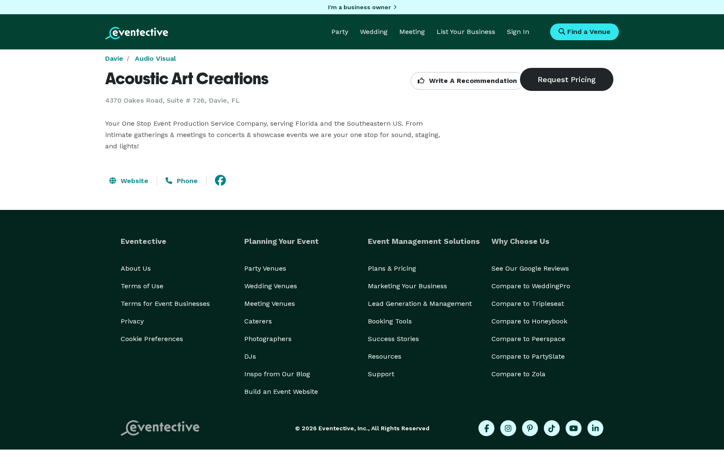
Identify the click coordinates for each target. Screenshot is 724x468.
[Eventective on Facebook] (486, 428)
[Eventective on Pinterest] (530, 428)
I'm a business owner (359, 7)
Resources (384, 356)
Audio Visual (155, 58)
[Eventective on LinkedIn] (595, 428)
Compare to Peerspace (528, 339)
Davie (114, 58)
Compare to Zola (518, 374)
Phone (186, 181)
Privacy (132, 321)
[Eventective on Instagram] (508, 428)
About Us (136, 268)
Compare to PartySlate (528, 356)
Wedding (374, 32)
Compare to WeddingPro (530, 286)
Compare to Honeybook (529, 321)
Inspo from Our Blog (277, 374)
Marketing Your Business (407, 286)
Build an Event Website (281, 392)
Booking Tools (390, 321)
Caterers (258, 321)
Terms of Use (142, 286)
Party (339, 32)
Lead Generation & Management (420, 304)
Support (381, 374)
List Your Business (466, 32)
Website (133, 181)
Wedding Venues (270, 286)
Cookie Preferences (152, 339)
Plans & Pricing (392, 268)
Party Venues (265, 268)
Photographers (268, 339)
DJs (250, 356)
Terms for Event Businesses (165, 304)
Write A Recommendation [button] (472, 81)
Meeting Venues (269, 304)
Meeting (412, 32)
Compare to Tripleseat (527, 304)
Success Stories (393, 339)
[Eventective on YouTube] (574, 428)
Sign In (518, 32)
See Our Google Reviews (530, 268)
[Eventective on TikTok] (552, 428)
